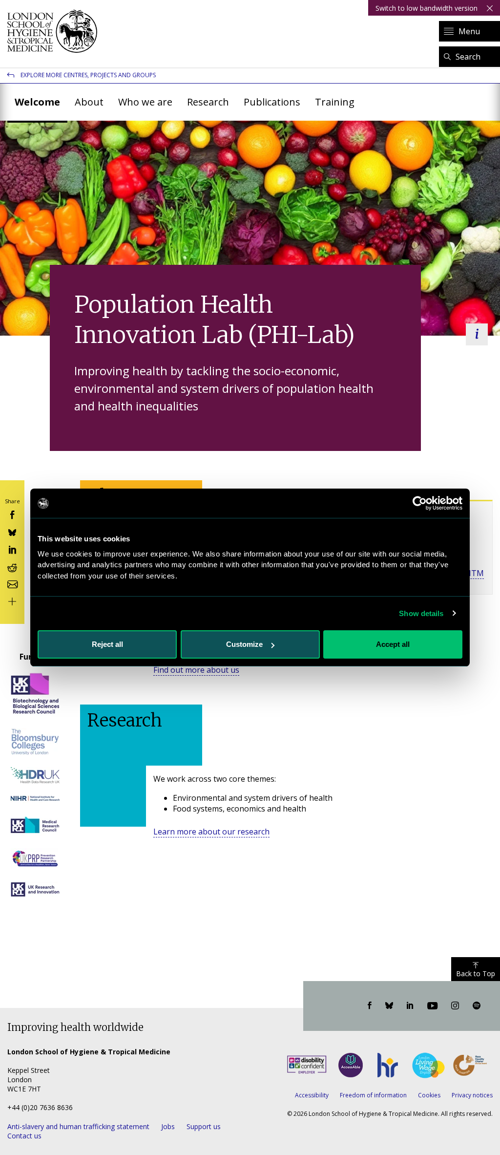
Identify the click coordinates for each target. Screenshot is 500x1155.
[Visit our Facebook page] (370, 1006)
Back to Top (475, 973)
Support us (204, 1126)
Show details (421, 613)
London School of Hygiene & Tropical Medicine (55, 31)
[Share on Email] (12, 583)
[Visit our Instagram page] (455, 1006)
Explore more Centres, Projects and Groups (88, 75)
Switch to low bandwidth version (426, 8)
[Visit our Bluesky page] (389, 1006)
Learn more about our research (211, 831)
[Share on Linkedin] (12, 548)
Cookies (429, 1095)
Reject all (107, 644)
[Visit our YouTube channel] (432, 1006)
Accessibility (312, 1095)
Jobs (168, 1126)
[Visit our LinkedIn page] (410, 1006)
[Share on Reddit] (12, 566)
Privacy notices (472, 1095)
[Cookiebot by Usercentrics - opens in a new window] (419, 503)
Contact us (24, 1135)
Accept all (393, 644)
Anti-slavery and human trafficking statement (78, 1126)
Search (468, 56)
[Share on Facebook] (12, 514)
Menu (469, 31)
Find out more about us (196, 669)
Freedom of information (373, 1095)
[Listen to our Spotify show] (476, 1006)
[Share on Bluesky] (12, 531)
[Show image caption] (477, 334)
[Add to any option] (12, 600)
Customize (244, 644)
